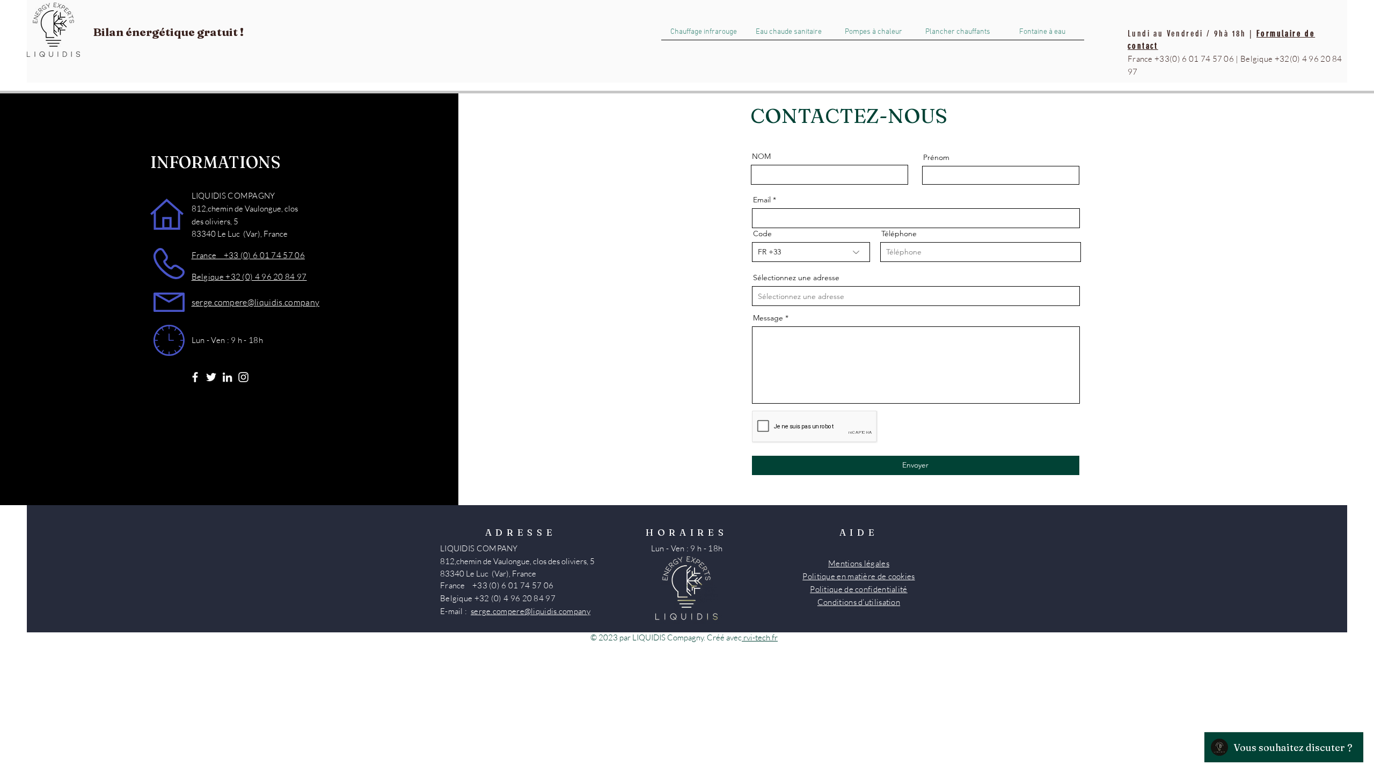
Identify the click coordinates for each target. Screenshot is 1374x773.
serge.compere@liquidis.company (256, 302)
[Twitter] (211, 377)
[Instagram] (243, 377)
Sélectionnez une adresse (796, 277)
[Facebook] (195, 377)
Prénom (936, 157)
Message (768, 318)
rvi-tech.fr (760, 637)
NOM (761, 156)
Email (762, 199)
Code (762, 233)
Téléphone (899, 233)
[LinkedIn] (227, 377)
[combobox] (916, 296)
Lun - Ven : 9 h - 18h (227, 340)
